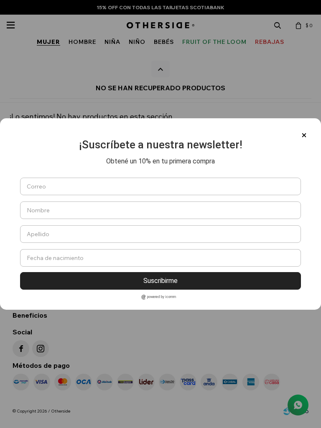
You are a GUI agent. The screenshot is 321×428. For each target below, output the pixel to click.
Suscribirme (160, 281)
